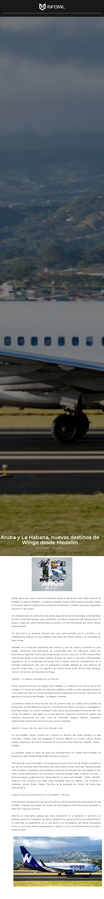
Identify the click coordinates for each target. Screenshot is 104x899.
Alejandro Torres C (43, 548)
